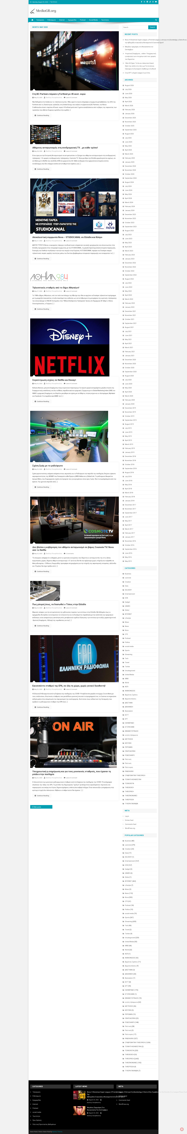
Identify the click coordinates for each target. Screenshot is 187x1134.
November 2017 (130, 509)
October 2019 (129, 416)
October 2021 (129, 319)
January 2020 (129, 404)
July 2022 (128, 283)
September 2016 (131, 549)
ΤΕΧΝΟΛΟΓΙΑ (129, 783)
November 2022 (130, 267)
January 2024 (129, 210)
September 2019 (131, 420)
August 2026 (129, 85)
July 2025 (128, 138)
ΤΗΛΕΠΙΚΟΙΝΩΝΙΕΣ (131, 795)
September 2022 (131, 275)
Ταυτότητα (53, 2)
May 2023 (128, 243)
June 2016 (128, 553)
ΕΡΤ (126, 719)
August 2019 (129, 424)
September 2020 (131, 372)
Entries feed (129, 820)
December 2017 (130, 505)
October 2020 (129, 368)
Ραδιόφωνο (52, 20)
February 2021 (130, 351)
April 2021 (128, 343)
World (127, 683)
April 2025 (128, 150)
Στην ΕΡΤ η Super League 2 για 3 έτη (137, 73)
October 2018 (129, 464)
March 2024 (129, 202)
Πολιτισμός (129, 767)
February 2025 (130, 158)
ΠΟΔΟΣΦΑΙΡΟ (130, 755)
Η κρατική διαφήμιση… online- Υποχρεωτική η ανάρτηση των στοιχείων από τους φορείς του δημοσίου (140, 56)
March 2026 (129, 105)
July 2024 (128, 186)
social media (93, 20)
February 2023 (130, 255)
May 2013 (128, 561)
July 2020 (128, 380)
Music (127, 622)
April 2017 (128, 525)
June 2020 (128, 384)
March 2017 (129, 529)
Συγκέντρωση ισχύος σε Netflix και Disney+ (54, 380)
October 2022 (129, 271)
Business (128, 574)
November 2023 (130, 218)
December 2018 (130, 456)
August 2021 (129, 327)
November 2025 (130, 122)
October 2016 (129, 545)
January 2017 (129, 537)
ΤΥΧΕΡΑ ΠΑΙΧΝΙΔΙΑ (131, 804)
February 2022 (130, 303)
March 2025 (129, 154)
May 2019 (128, 436)
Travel (127, 662)
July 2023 (128, 234)
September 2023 (131, 226)
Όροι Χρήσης (37, 1120)
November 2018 (130, 460)
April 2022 (128, 295)
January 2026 (129, 113)
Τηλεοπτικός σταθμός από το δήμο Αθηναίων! (55, 287)
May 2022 (128, 291)
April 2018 (128, 489)
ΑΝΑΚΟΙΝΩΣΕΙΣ (130, 691)
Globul (127, 610)
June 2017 (128, 517)
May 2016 (128, 557)
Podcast (83, 20)
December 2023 (130, 214)
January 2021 (129, 355)
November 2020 (130, 364)
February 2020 (130, 400)
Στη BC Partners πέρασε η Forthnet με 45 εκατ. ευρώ (59, 94)
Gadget (127, 602)
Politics (127, 642)
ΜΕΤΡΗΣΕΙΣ (129, 739)
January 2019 (129, 452)
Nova (126, 630)
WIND (127, 678)
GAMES (127, 606)
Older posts (37, 807)
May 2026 (128, 97)
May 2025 (128, 146)
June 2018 (128, 481)
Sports (127, 650)
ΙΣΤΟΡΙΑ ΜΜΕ (129, 727)
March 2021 (129, 347)
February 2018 (130, 497)
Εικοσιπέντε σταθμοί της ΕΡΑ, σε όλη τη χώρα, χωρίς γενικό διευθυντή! (68, 685)
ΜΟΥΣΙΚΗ (128, 743)
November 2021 (130, 315)
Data (126, 586)
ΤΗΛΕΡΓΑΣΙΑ (129, 799)
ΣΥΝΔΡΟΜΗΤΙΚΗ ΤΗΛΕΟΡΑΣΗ (135, 775)
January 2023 (129, 259)
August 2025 (129, 134)
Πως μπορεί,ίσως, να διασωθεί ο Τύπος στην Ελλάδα (59, 604)
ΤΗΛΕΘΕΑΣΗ (129, 787)
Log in (127, 816)
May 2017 (128, 521)
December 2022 (130, 263)
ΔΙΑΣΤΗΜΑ (129, 703)
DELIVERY (128, 590)
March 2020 (129, 396)
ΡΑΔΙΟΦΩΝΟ (129, 771)
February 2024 (130, 206)
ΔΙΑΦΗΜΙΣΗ (129, 707)
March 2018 (129, 493)
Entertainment (130, 594)
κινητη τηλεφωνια (131, 735)
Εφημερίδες (72, 20)
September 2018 (131, 468)
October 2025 (129, 126)
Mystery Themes (57, 1131)
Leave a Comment (71, 97)
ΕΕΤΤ (127, 715)
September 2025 (131, 130)
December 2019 (130, 408)
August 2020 (129, 376)
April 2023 (128, 247)
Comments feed (130, 824)
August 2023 (129, 230)
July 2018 (128, 476)
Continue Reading (43, 115)
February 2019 (130, 448)
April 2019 (128, 440)
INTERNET (128, 614)
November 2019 (130, 412)
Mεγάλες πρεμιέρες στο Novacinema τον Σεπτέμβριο (139, 48)
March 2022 (129, 299)
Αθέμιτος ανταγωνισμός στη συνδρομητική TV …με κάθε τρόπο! (65, 147)
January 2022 (129, 307)
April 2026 (128, 101)
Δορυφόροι (129, 711)
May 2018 (128, 485)
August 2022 (129, 279)
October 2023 (129, 222)
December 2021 (130, 311)
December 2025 (130, 118)
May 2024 (128, 194)
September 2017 (131, 513)
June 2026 (128, 93)
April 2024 (128, 198)
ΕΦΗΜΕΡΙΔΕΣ (129, 723)
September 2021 (131, 323)
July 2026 (128, 89)
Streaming (128, 654)
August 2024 (129, 182)
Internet (62, 20)
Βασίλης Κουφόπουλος (54, 97)
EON (126, 598)
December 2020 (130, 360)
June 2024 (128, 190)
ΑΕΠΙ (126, 687)
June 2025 (128, 142)
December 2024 (130, 166)
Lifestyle (128, 618)
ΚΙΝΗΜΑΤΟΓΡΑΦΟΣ (131, 731)
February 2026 (130, 109)
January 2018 (129, 501)
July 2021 (128, 331)
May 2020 (128, 388)
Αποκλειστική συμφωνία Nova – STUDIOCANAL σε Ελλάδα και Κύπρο (67, 237)
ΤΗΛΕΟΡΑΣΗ (129, 791)
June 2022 (128, 287)
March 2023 (129, 251)
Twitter (127, 666)
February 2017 (130, 533)
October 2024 (129, 174)
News (127, 626)
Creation (128, 582)
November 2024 (130, 170)
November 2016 (130, 541)
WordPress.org (130, 828)
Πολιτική (128, 759)
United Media (129, 674)
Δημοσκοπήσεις (130, 699)
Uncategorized (130, 670)
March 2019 (129, 444)
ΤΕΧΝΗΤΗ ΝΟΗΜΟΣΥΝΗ (133, 779)
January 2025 (129, 162)
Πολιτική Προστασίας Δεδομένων (44, 1124)
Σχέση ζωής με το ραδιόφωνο (47, 465)
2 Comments (70, 553)
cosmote (128, 578)
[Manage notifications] (182, 1129)
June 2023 (128, 239)
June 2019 (128, 432)
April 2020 (128, 392)
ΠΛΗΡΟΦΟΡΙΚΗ (130, 751)
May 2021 (128, 339)
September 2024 (131, 178)
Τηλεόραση (40, 20)
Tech (126, 658)
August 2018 (129, 472)
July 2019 (128, 428)
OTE (126, 634)
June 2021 (128, 335)
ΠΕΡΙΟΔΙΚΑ (128, 747)
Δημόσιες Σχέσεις (131, 695)
